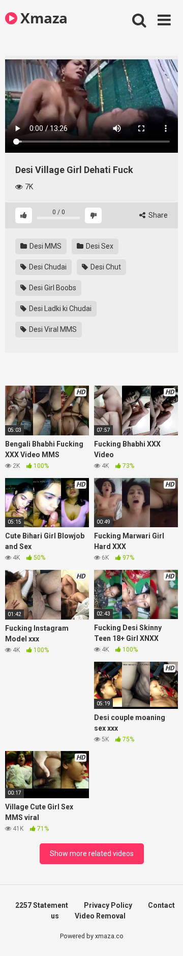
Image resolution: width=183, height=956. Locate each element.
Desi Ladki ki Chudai (59, 308)
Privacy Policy (108, 905)
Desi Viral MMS (52, 329)
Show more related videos (92, 853)
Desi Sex (98, 246)
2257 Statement (41, 905)
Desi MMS (45, 246)
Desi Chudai (47, 267)
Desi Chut (105, 267)
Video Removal (100, 916)
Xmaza (42, 17)
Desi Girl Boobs (51, 288)
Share (157, 215)
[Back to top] (164, 935)
